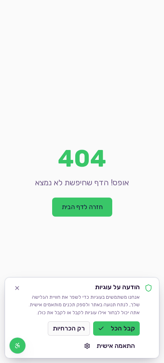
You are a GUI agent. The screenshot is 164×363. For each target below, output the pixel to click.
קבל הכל (123, 328)
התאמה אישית (116, 346)
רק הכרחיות (69, 328)
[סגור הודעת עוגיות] (17, 288)
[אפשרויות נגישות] (17, 345)
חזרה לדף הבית (82, 207)
